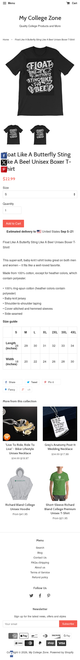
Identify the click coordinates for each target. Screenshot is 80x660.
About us (40, 567)
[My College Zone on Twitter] (31, 596)
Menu (11, 3)
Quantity (8, 204)
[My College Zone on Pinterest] (49, 596)
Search (40, 547)
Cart (74, 3)
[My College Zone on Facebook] (40, 596)
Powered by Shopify (61, 652)
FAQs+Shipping (40, 562)
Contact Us (40, 557)
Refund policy (40, 577)
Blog (40, 552)
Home (6, 39)
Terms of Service (40, 572)
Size (6, 187)
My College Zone (40, 17)
